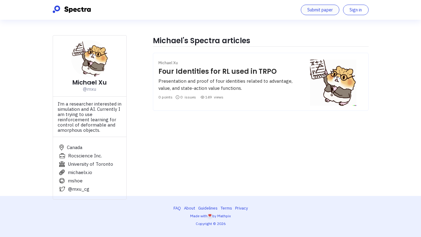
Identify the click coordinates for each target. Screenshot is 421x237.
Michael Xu (168, 62)
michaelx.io (80, 172)
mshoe (75, 181)
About (189, 208)
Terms (226, 208)
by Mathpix (221, 216)
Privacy (241, 208)
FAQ (177, 208)
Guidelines (208, 208)
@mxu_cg (78, 189)
